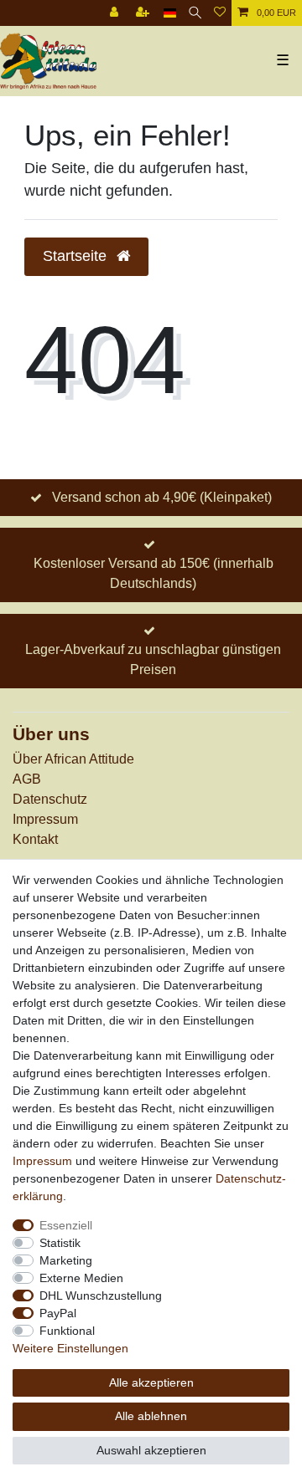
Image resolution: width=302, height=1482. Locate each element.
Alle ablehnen (151, 1416)
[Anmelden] (116, 13)
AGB (27, 779)
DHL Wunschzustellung (100, 1295)
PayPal (57, 1313)
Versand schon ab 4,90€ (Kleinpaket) (162, 497)
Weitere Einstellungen (70, 1348)
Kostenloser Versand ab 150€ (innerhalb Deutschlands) (153, 573)
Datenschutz (50, 799)
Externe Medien (81, 1278)
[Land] (170, 13)
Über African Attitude (73, 759)
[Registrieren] (144, 13)
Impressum (45, 819)
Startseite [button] (77, 256)
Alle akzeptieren (151, 1382)
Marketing (65, 1260)
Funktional (67, 1330)
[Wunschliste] (220, 13)
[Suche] (195, 13)
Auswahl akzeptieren (151, 1450)
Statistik (60, 1242)
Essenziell (65, 1225)
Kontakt (35, 839)
